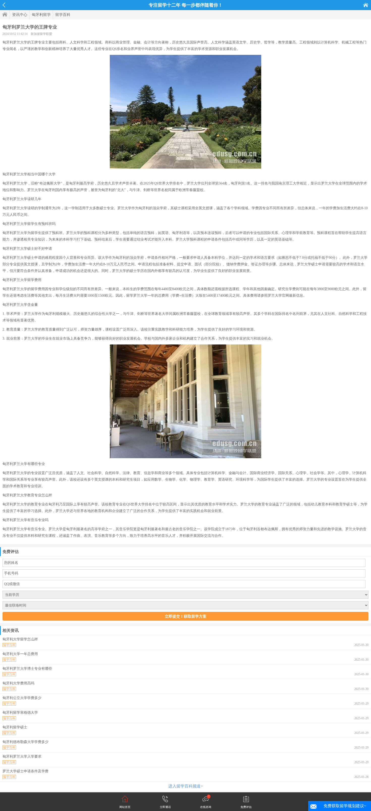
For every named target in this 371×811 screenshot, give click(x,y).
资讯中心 (19, 15)
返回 (4, 5)
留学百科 (62, 15)
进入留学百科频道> (185, 786)
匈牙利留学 (41, 15)
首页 (365, 5)
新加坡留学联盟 (41, 34)
